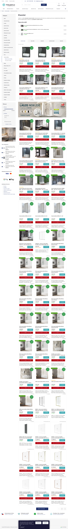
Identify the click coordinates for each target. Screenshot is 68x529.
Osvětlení (5, 97)
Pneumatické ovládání (8, 60)
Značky (5, 99)
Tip (5, 120)
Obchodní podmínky (7, 192)
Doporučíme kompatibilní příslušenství (58, 514)
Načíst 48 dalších (41, 508)
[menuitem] (4, 8)
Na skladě (6, 115)
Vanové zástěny (6, 57)
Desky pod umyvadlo (7, 42)
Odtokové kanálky (6, 85)
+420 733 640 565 (25, 514)
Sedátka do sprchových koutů (8, 47)
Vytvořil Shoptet (64, 527)
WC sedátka (6, 70)
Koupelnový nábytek (7, 92)
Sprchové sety (6, 28)
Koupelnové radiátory (7, 80)
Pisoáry (5, 77)
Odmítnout (38, 522)
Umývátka (5, 37)
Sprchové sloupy (6, 25)
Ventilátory (5, 87)
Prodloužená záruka (7, 121)
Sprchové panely (6, 30)
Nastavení (22, 527)
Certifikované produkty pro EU (41, 514)
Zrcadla (5, 23)
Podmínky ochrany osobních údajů (9, 194)
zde (20, 525)
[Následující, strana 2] (62, 509)
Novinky (3, 1)
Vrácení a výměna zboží (7, 190)
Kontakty (7, 1)
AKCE (5, 18)
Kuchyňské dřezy (6, 45)
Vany (4, 54)
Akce (5, 117)
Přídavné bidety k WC (7, 65)
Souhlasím (45, 522)
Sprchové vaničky (6, 52)
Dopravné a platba (11, 1)
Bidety (5, 63)
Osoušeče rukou (6, 82)
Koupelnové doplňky (7, 94)
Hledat (43, 4)
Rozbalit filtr (8, 124)
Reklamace (5, 191)
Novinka (5, 118)
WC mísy (5, 68)
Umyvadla (5, 35)
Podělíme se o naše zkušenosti (9, 514)
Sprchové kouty (6, 49)
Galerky (5, 75)
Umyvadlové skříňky (7, 40)
